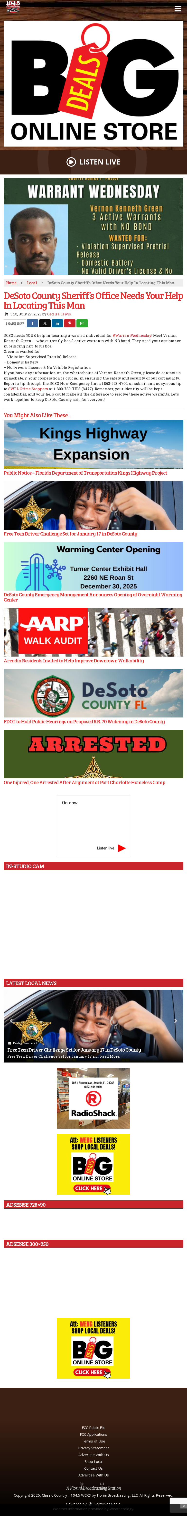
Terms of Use (93, 1441)
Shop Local (94, 1461)
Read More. (110, 1056)
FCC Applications (93, 1434)
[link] (28, 388)
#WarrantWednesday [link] (132, 335)
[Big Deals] (93, 1348)
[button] (177, 9)
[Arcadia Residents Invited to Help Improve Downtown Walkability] (93, 632)
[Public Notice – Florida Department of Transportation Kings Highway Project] (93, 444)
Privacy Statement (93, 1447)
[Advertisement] (93, 84)
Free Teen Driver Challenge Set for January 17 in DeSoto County (74, 1049)
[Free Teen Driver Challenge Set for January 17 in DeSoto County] (93, 505)
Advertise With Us (93, 1454)
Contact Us (93, 1468)
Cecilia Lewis (59, 314)
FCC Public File (93, 1427)
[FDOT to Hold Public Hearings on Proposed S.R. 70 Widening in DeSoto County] (93, 693)
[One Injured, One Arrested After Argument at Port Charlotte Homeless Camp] (93, 754)
